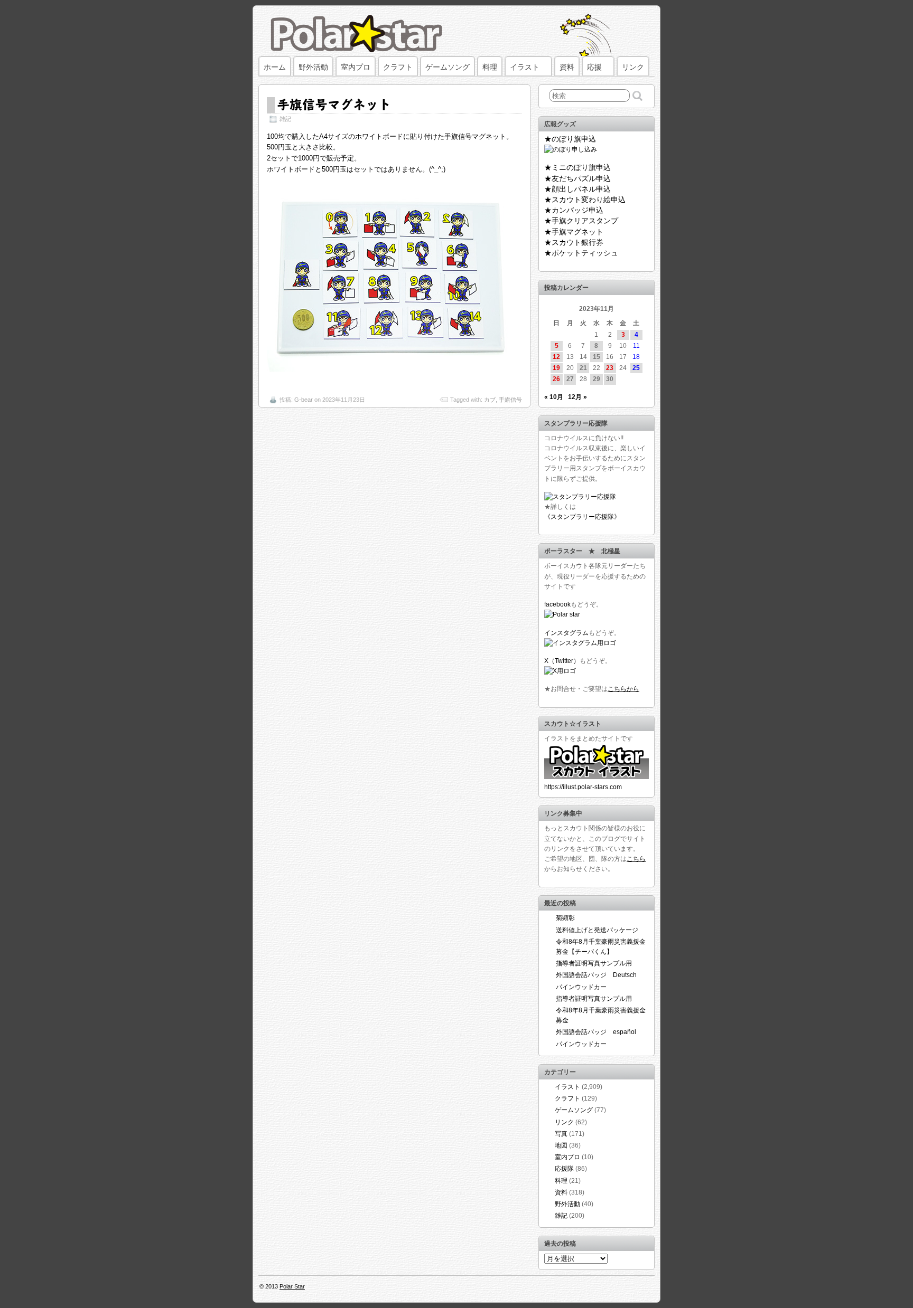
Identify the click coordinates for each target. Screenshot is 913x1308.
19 (556, 368)
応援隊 (564, 1168)
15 (596, 357)
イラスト (524, 67)
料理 (489, 67)
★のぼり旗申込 (570, 139)
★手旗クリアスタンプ (581, 220)
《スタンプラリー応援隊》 (582, 516)
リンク (633, 67)
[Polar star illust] (596, 777)
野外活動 (313, 67)
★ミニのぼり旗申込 (577, 167)
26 (556, 379)
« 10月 (553, 397)
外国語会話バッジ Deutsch (596, 975)
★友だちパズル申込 (577, 178)
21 (583, 368)
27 (570, 379)
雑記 (285, 119)
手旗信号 (510, 399)
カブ (490, 399)
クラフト (398, 67)
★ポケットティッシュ (581, 253)
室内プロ (355, 67)
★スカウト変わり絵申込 (585, 199)
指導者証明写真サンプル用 (594, 963)
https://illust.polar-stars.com (583, 787)
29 (596, 379)
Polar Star (292, 1286)
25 (636, 368)
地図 (561, 1145)
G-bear (303, 399)
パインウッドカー (581, 987)
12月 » (577, 397)
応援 (594, 67)
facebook (557, 604)
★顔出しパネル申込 (577, 189)
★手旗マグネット (573, 232)
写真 (561, 1134)
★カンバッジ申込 (573, 210)
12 (556, 357)
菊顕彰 (565, 918)
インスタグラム (566, 633)
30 (609, 379)
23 (609, 368)
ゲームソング (447, 67)
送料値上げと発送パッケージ (597, 930)
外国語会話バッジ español (596, 1032)
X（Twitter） (562, 661)
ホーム (275, 67)
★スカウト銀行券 (573, 242)
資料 (567, 67)
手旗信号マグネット (334, 103)
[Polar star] (562, 614)
